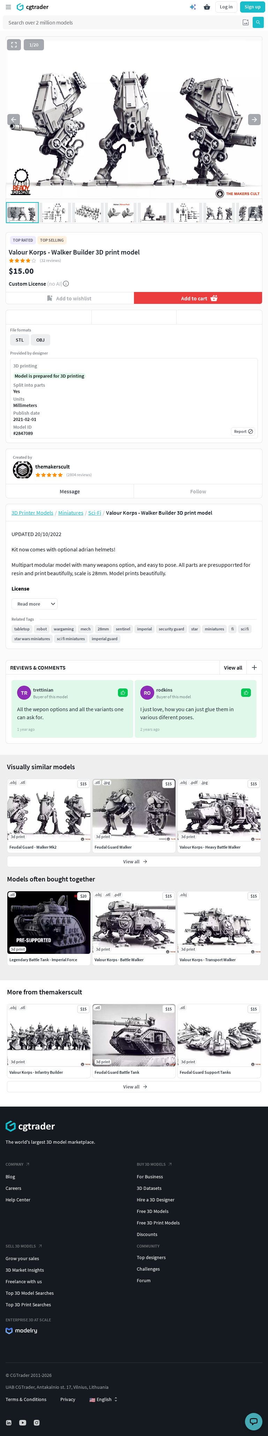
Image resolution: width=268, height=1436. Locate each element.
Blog (10, 1176)
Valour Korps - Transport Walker (208, 959)
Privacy (67, 1399)
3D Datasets (149, 1188)
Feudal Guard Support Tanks (205, 1072)
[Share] (219, 317)
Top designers (151, 1257)
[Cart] (207, 7)
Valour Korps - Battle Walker (119, 959)
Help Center (18, 1199)
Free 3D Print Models (158, 1223)
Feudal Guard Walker (113, 847)
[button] (245, 22)
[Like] (48, 317)
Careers (13, 1188)
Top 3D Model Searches (30, 1293)
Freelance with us (24, 1281)
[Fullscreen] (14, 44)
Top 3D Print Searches (28, 1304)
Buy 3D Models (151, 1164)
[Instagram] (37, 1423)
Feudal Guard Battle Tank (117, 1072)
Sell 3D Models (21, 1246)
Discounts (147, 1234)
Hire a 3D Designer (155, 1199)
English (100, 1399)
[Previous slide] (13, 119)
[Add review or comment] (254, 667)
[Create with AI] (193, 7)
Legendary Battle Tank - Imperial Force (43, 959)
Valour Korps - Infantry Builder (36, 1072)
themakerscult (52, 466)
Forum (144, 1280)
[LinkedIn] (9, 1423)
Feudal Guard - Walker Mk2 (33, 847)
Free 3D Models (153, 1211)
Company (14, 1164)
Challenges (148, 1269)
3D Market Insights (25, 1270)
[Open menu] (8, 7)
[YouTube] (23, 1423)
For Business (150, 1176)
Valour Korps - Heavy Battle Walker (210, 847)
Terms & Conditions (26, 1399)
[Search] (258, 22)
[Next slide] (254, 119)
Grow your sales (22, 1258)
